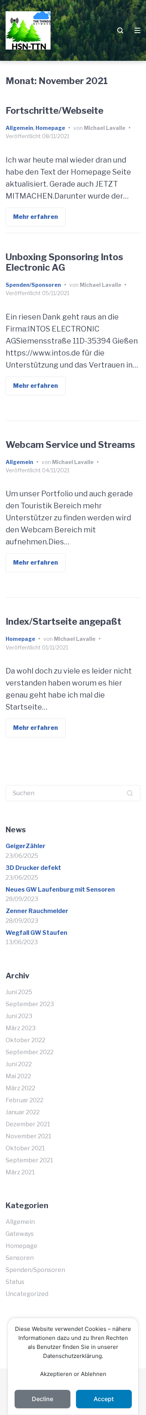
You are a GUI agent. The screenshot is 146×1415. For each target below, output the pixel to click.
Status (15, 1281)
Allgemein (19, 128)
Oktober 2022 (25, 1040)
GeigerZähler (25, 846)
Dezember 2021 (28, 1124)
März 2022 (20, 1088)
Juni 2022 (19, 1064)
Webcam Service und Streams (70, 444)
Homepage (50, 128)
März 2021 (20, 1172)
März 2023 (21, 1028)
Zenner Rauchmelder (37, 911)
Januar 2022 (23, 1112)
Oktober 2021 (25, 1148)
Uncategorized (27, 1293)
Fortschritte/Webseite (54, 110)
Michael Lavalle (104, 128)
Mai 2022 (18, 1076)
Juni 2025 (19, 992)
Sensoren (20, 1257)
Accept (104, 1399)
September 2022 (30, 1052)
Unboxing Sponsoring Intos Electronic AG (64, 262)
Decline (42, 1399)
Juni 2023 (19, 1016)
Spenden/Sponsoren (33, 285)
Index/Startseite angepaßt (63, 621)
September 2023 (30, 1004)
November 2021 (28, 1136)
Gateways (20, 1233)
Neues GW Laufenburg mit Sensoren (60, 889)
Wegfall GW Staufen (36, 932)
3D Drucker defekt (33, 867)
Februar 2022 (24, 1100)
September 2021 (29, 1160)
